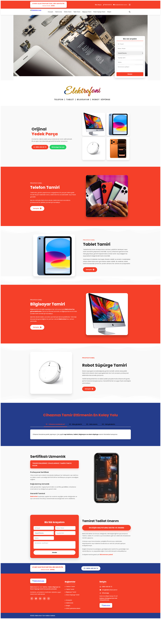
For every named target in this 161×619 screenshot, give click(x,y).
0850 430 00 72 (41, 147)
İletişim (109, 12)
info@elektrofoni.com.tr (121, 4)
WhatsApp (105, 593)
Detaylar (36, 208)
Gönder (130, 74)
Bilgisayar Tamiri (86, 12)
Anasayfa (50, 12)
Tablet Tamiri (76, 12)
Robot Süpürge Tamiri (99, 12)
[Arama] (129, 12)
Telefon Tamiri (67, 12)
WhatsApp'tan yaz (58, 147)
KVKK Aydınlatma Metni (73, 608)
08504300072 (108, 4)
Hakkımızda (58, 12)
